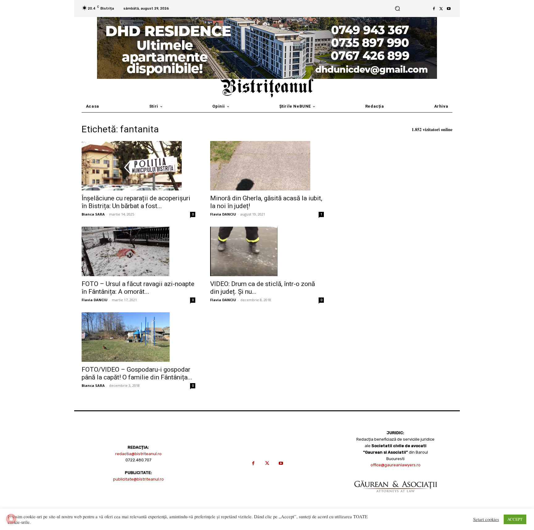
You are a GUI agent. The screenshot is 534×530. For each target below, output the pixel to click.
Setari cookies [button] (486, 519)
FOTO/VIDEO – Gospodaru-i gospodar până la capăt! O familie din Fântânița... (137, 373)
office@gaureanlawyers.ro (396, 465)
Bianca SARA (93, 214)
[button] (397, 8)
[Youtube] (448, 8)
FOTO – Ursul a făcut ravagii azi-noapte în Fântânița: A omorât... (138, 287)
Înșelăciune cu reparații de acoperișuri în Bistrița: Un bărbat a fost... (136, 202)
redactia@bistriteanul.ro (138, 453)
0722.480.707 (138, 460)
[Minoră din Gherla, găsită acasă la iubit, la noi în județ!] (267, 165)
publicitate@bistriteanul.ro (138, 479)
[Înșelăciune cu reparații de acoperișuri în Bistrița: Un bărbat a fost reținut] (138, 165)
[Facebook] (434, 8)
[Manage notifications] (11, 519)
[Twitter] (441, 8)
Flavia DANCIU (223, 214)
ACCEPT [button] (515, 519)
